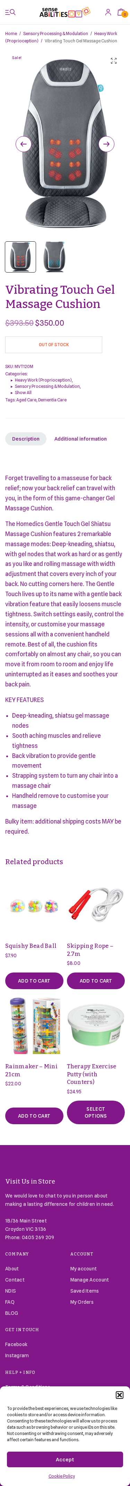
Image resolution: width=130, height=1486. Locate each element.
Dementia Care (52, 399)
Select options (96, 1112)
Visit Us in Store (30, 1181)
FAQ (10, 1302)
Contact (15, 1280)
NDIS (10, 1291)
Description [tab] (26, 439)
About (12, 1268)
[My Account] (108, 12)
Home (11, 33)
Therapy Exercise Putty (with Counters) (91, 1074)
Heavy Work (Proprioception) (43, 380)
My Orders (82, 1302)
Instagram (17, 1355)
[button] (119, 1395)
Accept (65, 1459)
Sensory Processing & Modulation (55, 33)
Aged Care (26, 399)
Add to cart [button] (34, 981)
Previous (24, 144)
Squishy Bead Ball (31, 946)
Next (106, 144)
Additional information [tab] (80, 439)
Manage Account (89, 1280)
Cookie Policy (62, 1476)
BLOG (11, 1313)
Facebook (16, 1344)
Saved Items (84, 1291)
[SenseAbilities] (65, 12)
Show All (23, 392)
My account (83, 1268)
